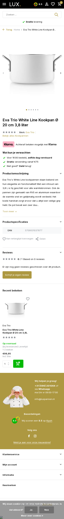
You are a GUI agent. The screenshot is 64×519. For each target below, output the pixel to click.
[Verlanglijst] (53, 4)
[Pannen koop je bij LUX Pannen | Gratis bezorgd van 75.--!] (18, 4)
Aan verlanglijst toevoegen (19, 238)
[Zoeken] (56, 14)
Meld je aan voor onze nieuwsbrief (32, 442)
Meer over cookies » (32, 515)
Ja (31, 510)
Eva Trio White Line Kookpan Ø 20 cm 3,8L (15, 331)
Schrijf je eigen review (17, 274)
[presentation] (3, 73)
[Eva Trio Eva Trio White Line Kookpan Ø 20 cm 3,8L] (16, 310)
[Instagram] (35, 436)
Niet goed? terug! (19, 166)
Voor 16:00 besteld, (29, 157)
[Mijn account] (46, 4)
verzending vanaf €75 (22, 161)
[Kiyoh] (7, 492)
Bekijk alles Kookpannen (15, 135)
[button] (26, 109)
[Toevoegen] (18, 364)
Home (17, 29)
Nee (46, 510)
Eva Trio (30, 132)
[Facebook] (29, 436)
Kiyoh (49, 420)
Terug (8, 29)
